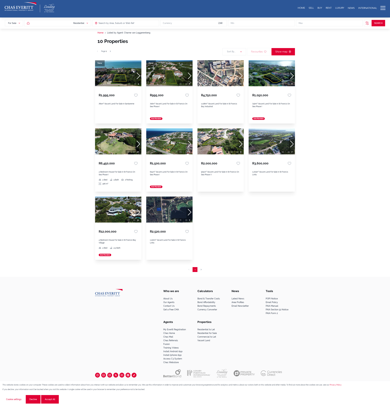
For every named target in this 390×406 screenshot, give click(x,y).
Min (232, 23)
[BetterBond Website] (172, 373)
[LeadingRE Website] (221, 373)
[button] (138, 76)
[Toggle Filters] (367, 23)
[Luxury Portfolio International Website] (198, 373)
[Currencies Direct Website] (271, 373)
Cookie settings (13, 399)
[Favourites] (136, 95)
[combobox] (110, 23)
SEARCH (378, 23)
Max (301, 23)
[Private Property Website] (244, 373)
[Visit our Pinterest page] (128, 375)
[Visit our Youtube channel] (121, 375)
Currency (167, 23)
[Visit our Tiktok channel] (134, 375)
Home (100, 32)
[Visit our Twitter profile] (115, 375)
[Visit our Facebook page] (97, 375)
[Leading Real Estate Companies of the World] (49, 8)
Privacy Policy (336, 385)
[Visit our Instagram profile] (109, 375)
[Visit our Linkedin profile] (103, 375)
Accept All (50, 399)
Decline (33, 399)
